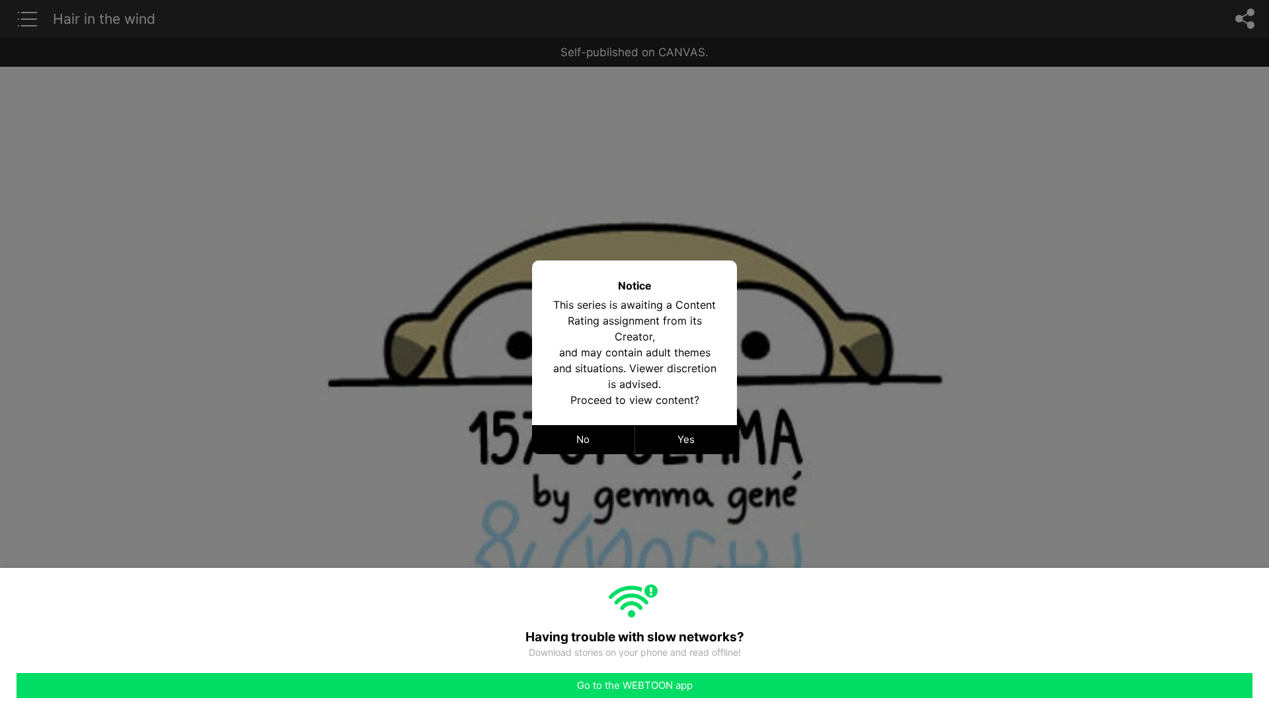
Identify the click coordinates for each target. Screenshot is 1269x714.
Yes (686, 439)
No (583, 439)
